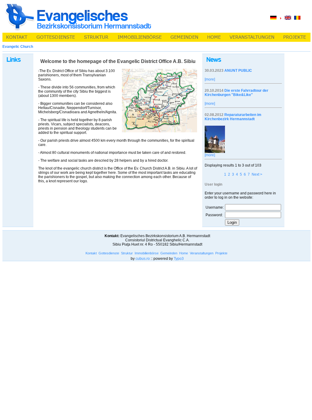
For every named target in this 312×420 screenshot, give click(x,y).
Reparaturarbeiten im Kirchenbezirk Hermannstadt (233, 117)
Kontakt (91, 253)
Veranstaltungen (201, 253)
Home (183, 253)
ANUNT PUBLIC (238, 70)
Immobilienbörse (147, 253)
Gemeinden (168, 253)
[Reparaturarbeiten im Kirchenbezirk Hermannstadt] (215, 152)
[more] (210, 79)
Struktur (127, 253)
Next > (257, 174)
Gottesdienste (109, 253)
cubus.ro (143, 258)
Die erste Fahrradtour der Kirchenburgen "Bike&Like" (236, 92)
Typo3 (179, 258)
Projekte (221, 253)
